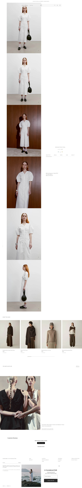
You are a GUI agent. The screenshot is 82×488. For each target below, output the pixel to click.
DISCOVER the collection (47, 428)
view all (77, 366)
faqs (43, 461)
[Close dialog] (59, 466)
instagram (60, 458)
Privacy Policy (6, 470)
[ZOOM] (38, 50)
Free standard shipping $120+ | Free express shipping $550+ (41, 1)
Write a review (41, 443)
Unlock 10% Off (51, 480)
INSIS (30, 458)
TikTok (59, 461)
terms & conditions (75, 458)
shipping (43, 458)
